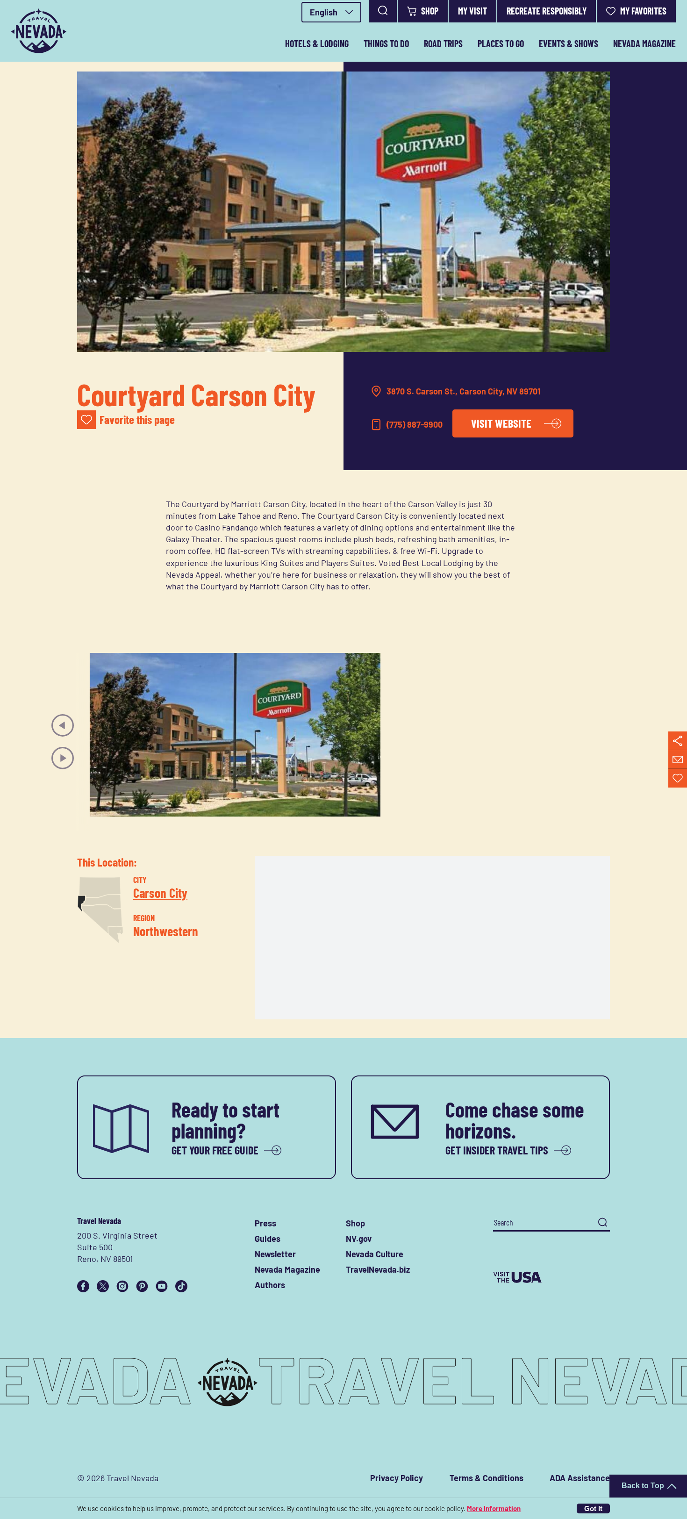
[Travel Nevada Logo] (38, 31)
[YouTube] (162, 1286)
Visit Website (501, 423)
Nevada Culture (374, 1254)
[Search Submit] (602, 1222)
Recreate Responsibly (547, 10)
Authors (270, 1285)
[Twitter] (103, 1286)
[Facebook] (83, 1286)
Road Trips (443, 43)
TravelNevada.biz (378, 1269)
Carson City (160, 892)
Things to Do (386, 43)
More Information (494, 1508)
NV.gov (359, 1238)
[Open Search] (383, 11)
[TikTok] (181, 1286)
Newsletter (275, 1254)
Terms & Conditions (486, 1478)
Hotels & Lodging (317, 43)
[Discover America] (551, 1277)
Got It (593, 1508)
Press (265, 1223)
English (323, 12)
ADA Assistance (580, 1478)
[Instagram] (122, 1286)
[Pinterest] (142, 1286)
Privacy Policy (396, 1478)
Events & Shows (568, 43)
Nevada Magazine (644, 43)
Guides (267, 1238)
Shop (429, 10)
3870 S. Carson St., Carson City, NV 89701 (463, 391)
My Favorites (643, 10)
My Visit (472, 10)
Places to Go (501, 43)
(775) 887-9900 (414, 424)
